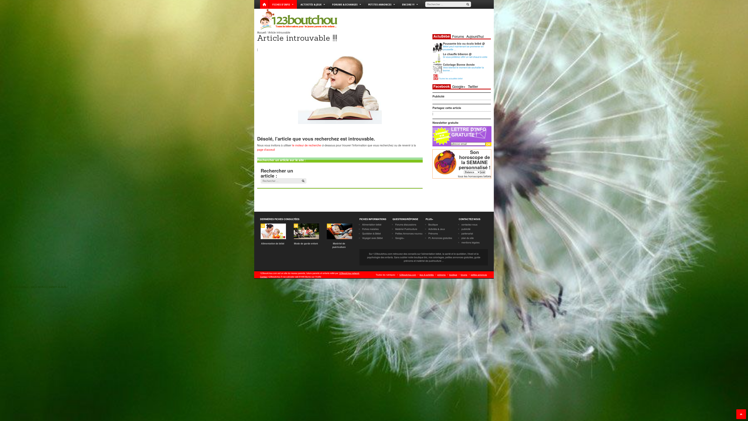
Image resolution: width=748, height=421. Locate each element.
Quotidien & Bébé (371, 233)
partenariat (467, 233)
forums (464, 274)
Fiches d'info (281, 4)
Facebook (441, 86)
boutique (453, 274)
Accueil (261, 32)
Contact (263, 276)
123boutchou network (349, 273)
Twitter (473, 86)
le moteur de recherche (306, 145)
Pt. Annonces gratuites (440, 238)
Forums (458, 36)
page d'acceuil (266, 149)
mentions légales (470, 242)
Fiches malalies (370, 229)
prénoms (441, 274)
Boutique (433, 224)
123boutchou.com (407, 274)
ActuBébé (441, 36)
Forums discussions (405, 224)
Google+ (459, 86)
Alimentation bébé (371, 224)
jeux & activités (427, 274)
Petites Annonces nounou (409, 233)
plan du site (467, 238)
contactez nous (469, 224)
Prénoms (433, 233)
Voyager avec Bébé (372, 238)
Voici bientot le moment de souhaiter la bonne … (463, 69)
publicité (465, 229)
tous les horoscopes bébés (474, 176)
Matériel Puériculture (406, 229)
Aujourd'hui (475, 36)
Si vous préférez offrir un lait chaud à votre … (465, 58)
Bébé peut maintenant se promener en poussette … (463, 48)
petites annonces (479, 274)
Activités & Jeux (436, 229)
